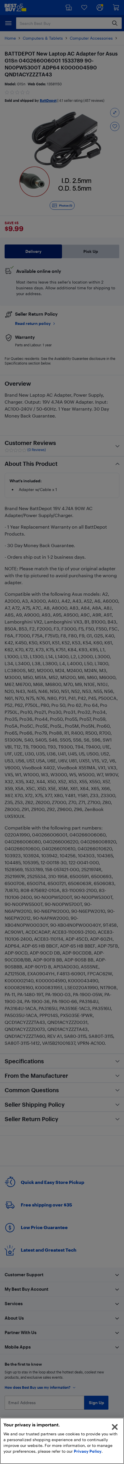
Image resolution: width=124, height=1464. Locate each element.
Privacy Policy (88, 1451)
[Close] (114, 1427)
